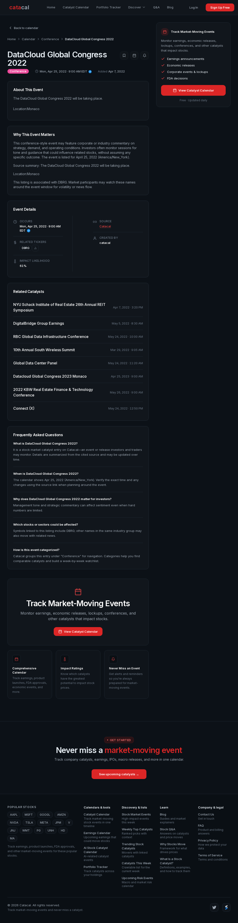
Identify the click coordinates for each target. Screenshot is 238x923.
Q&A (156, 7)
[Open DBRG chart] (35, 248)
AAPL (14, 814)
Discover (134, 7)
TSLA (29, 822)
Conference (50, 39)
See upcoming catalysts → (119, 774)
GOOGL (45, 814)
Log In (193, 7)
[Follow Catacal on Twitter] (214, 907)
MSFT (29, 814)
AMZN (61, 814)
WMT (26, 830)
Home (51, 7)
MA (12, 838)
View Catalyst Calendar (81, 631)
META (44, 822)
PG (39, 830)
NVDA (14, 822)
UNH (51, 830)
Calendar (28, 39)
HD (63, 830)
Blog (170, 7)
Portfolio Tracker (108, 7)
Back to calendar (26, 28)
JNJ (12, 830)
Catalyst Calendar (76, 7)
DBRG (26, 248)
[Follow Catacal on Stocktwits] (226, 907)
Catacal (105, 226)
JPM (58, 822)
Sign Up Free (220, 7)
